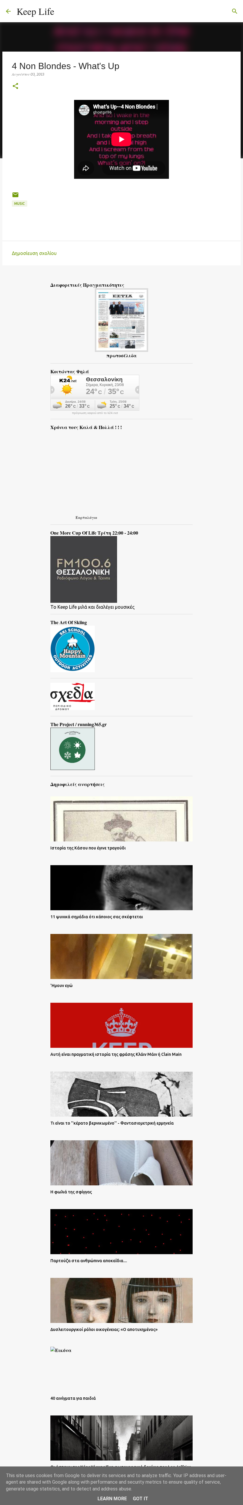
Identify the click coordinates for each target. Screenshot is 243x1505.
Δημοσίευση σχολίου (34, 253)
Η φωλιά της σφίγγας (71, 1192)
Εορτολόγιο (86, 517)
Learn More (112, 1498)
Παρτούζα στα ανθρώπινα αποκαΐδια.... (88, 1260)
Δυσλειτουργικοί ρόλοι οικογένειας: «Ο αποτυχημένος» (104, 1329)
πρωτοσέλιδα (121, 355)
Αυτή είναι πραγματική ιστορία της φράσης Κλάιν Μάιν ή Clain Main (116, 1054)
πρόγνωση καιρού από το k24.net (95, 413)
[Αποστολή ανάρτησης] (15, 197)
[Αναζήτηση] (62, 11)
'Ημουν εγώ (61, 985)
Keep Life (35, 11)
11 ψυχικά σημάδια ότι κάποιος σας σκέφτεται (96, 916)
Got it (140, 1498)
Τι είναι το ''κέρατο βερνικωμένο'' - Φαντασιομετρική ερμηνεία (112, 1123)
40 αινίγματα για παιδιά (73, 1398)
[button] (15, 86)
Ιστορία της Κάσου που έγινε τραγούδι (88, 848)
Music (19, 203)
